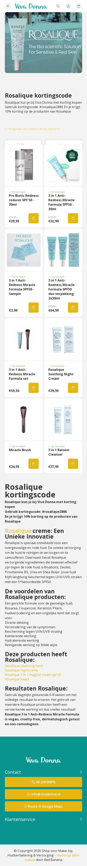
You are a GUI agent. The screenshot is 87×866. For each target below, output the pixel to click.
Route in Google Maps (45, 806)
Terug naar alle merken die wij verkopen (34, 128)
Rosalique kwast (17, 679)
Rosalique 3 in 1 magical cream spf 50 (33, 674)
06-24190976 (45, 782)
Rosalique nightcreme (21, 670)
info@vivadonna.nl (45, 794)
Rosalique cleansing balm (24, 666)
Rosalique (18, 531)
